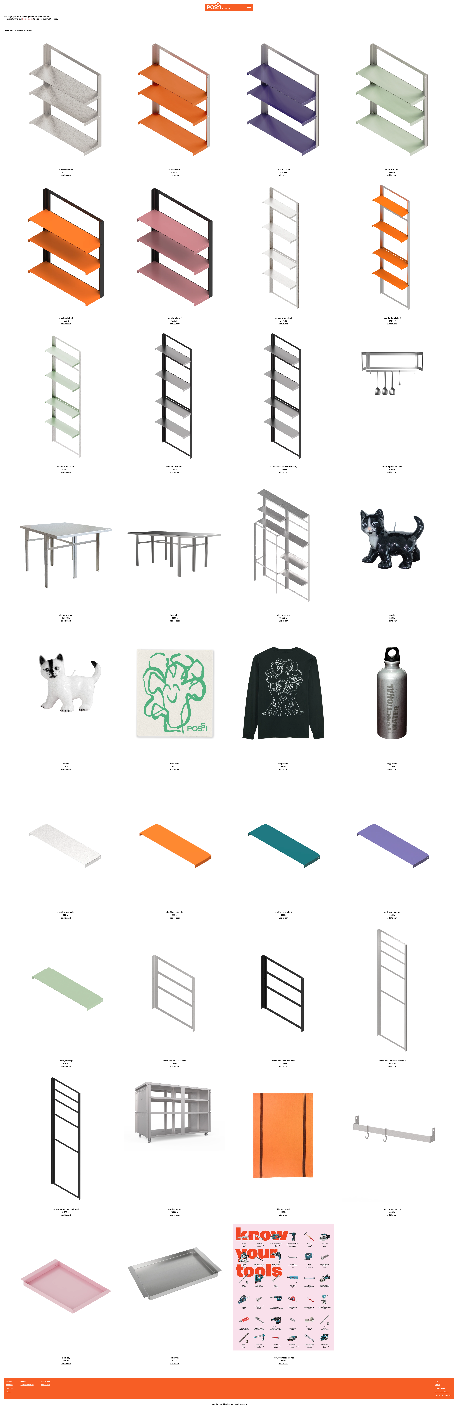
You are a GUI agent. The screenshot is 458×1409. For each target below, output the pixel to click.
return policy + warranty (443, 1395)
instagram (9, 1388)
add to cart (66, 175)
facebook (9, 1385)
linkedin (8, 1392)
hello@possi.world (27, 1385)
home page (27, 18)
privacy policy (440, 1388)
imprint (437, 1385)
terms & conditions (442, 1392)
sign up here (45, 1385)
